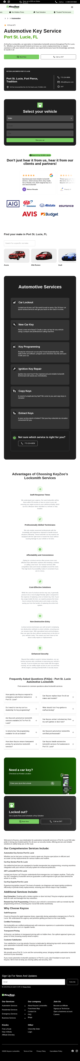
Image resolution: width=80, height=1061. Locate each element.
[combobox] (38, 118)
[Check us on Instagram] (9, 1)
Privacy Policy (41, 1051)
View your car (40, 140)
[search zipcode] (52, 783)
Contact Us (32, 1011)
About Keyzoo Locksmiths (37, 1006)
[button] (21, 697)
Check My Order (34, 1029)
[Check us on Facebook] (4, 1)
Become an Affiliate (61, 1006)
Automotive (16, 18)
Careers (56, 1014)
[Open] (71, 118)
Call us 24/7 (60, 57)
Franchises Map (34, 1008)
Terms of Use (28, 1051)
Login (30, 1032)
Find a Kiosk (6, 1029)
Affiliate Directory (8, 1035)
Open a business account (63, 1011)
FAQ (29, 1014)
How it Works (7, 1032)
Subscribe (72, 982)
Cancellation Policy (56, 1051)
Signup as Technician (61, 1008)
